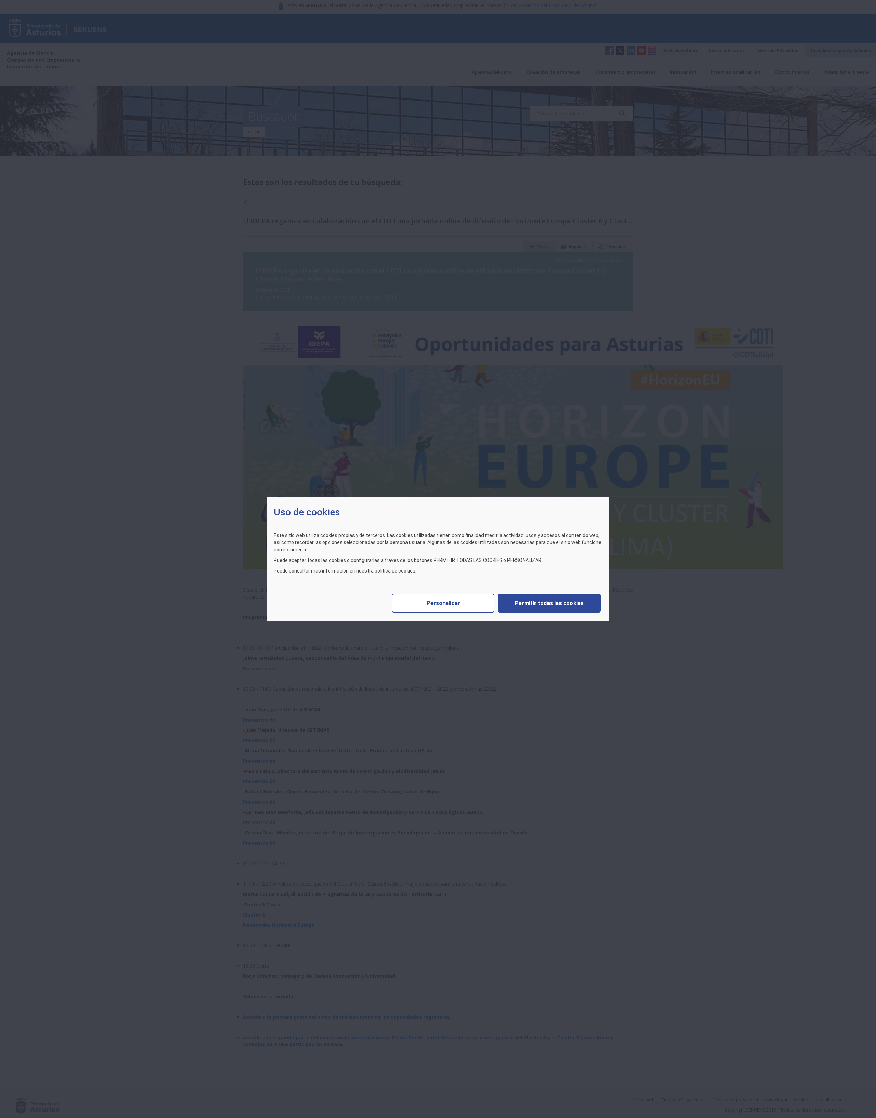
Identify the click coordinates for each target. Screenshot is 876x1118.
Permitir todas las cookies (549, 603)
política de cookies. (395, 571)
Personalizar (443, 603)
